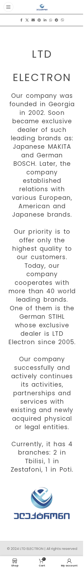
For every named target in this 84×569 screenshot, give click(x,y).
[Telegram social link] (56, 20)
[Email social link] (33, 20)
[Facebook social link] (21, 20)
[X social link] (27, 20)
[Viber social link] (63, 20)
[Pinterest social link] (39, 20)
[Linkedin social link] (45, 20)
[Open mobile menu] (8, 7)
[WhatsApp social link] (50, 20)
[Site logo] (42, 6)
